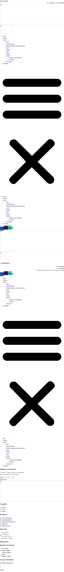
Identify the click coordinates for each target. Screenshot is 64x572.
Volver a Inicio (3, 479)
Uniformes (11, 59)
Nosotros (5, 38)
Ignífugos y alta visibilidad (15, 57)
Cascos (7, 47)
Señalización (9, 61)
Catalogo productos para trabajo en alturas (15, 45)
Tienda (4, 40)
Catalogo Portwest (10, 44)
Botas (7, 41)
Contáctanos (5, 63)
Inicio (4, 36)
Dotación (8, 55)
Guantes (8, 53)
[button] (32, 130)
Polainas (8, 49)
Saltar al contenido (4, 1)
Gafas (7, 51)
